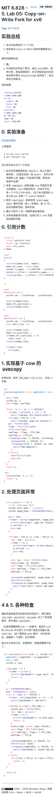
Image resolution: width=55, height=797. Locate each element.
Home (33, 6)
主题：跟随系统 (46, 7)
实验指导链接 (8, 140)
